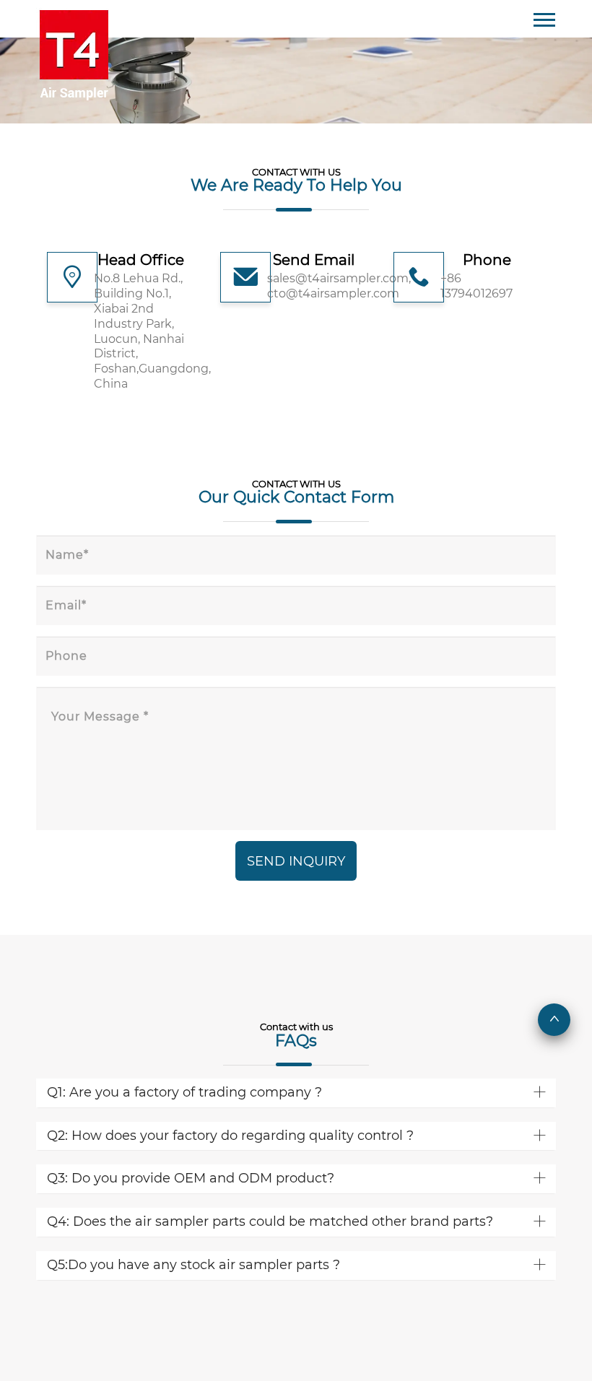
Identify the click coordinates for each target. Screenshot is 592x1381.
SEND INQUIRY (296, 861)
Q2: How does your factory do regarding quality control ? (230, 1135)
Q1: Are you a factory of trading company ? (184, 1092)
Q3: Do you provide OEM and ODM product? (190, 1178)
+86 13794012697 (476, 285)
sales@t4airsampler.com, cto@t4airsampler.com (314, 285)
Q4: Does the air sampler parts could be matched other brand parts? (270, 1221)
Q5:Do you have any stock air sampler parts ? (193, 1265)
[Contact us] (73, 49)
